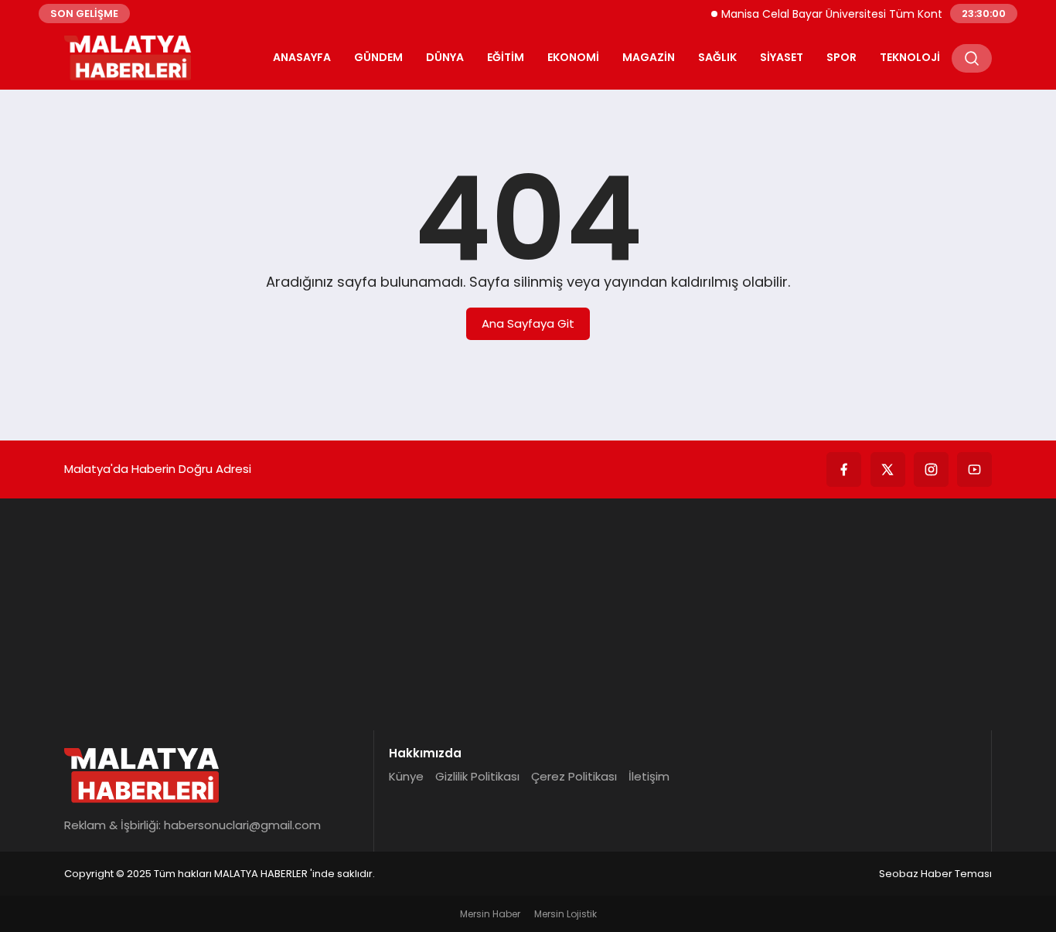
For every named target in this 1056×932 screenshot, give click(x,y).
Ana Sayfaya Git (528, 323)
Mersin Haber (490, 913)
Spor (841, 57)
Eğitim (505, 57)
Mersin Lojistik (565, 913)
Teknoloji (910, 57)
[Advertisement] (528, 614)
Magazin (648, 57)
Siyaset (781, 57)
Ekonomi (573, 57)
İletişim (648, 776)
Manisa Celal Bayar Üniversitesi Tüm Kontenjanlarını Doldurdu (877, 14)
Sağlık (717, 57)
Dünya (445, 57)
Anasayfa (302, 57)
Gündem (378, 57)
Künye (406, 776)
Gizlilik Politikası (477, 776)
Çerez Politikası (574, 776)
